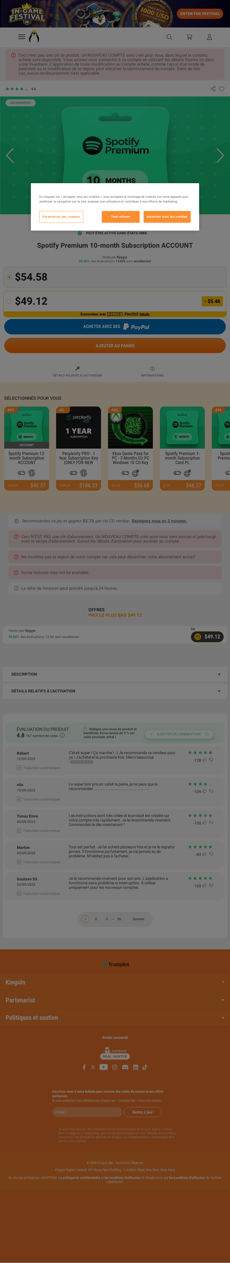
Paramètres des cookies (61, 217)
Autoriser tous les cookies (167, 217)
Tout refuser (120, 217)
